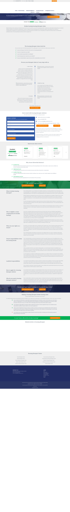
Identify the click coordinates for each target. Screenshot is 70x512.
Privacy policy (35, 386)
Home (16, 10)
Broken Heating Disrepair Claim (21, 363)
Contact (37, 12)
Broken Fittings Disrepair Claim (49, 360)
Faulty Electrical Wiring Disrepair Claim (49, 358)
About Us (32, 12)
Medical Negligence (30, 10)
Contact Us (56, 125)
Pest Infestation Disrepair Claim (20, 360)
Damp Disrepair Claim (21, 358)
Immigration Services (49, 10)
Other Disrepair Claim (49, 363)
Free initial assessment (35, 107)
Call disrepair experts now (42, 125)
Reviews (44, 376)
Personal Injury (21, 10)
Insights (44, 377)
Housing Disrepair (39, 10)
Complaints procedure (35, 387)
